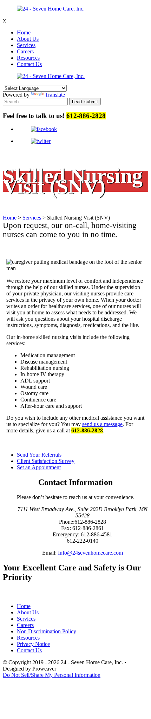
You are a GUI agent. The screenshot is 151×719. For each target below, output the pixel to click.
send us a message (102, 424)
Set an (39, 467)
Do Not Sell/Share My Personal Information (51, 675)
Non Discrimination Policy (46, 631)
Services (26, 45)
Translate (55, 95)
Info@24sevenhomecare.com (90, 553)
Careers (25, 51)
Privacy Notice (33, 644)
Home (24, 32)
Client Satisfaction (45, 461)
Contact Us (29, 64)
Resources (28, 58)
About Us (28, 39)
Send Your (39, 455)
